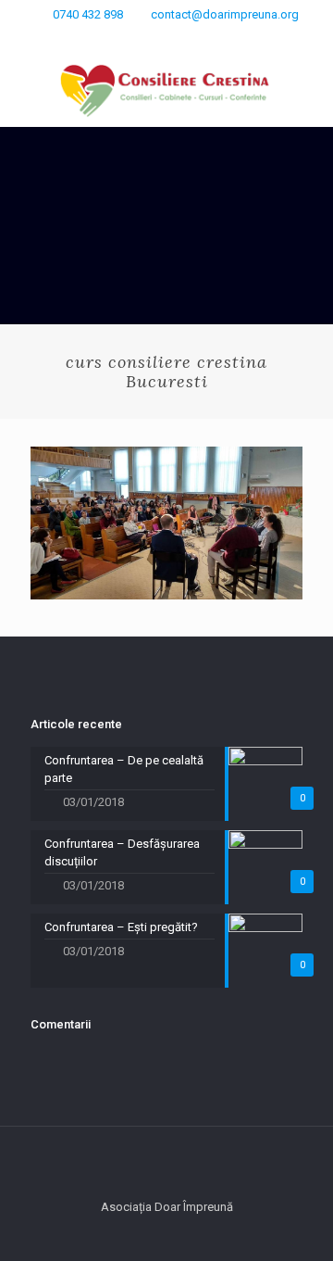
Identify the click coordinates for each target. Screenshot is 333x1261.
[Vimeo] (191, 38)
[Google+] (143, 38)
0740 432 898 (88, 14)
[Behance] (239, 38)
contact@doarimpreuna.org (225, 14)
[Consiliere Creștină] (166, 90)
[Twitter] (167, 38)
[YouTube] (215, 38)
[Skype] (95, 38)
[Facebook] (119, 38)
